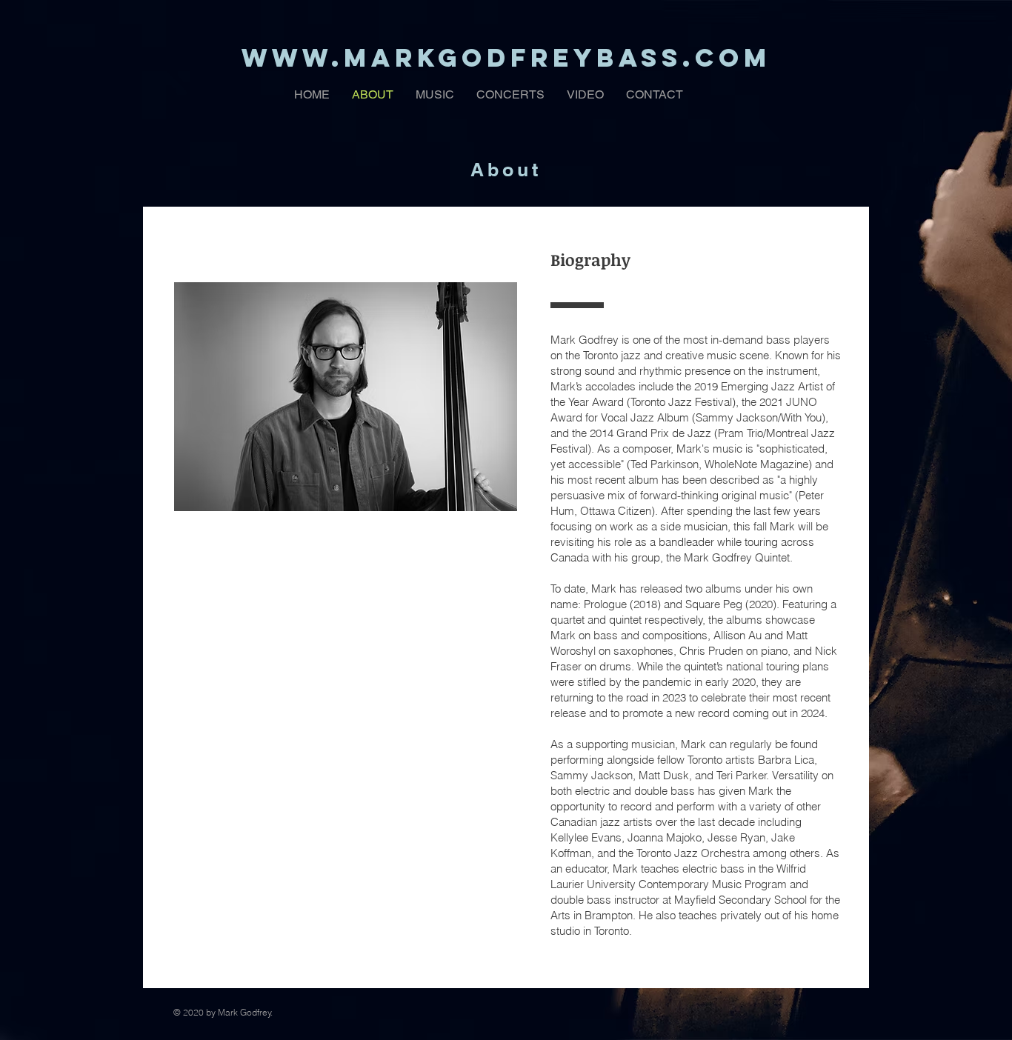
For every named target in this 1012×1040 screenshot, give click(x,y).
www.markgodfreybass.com (506, 57)
